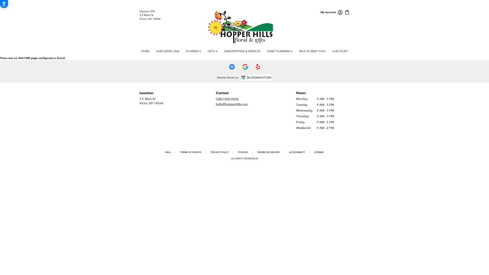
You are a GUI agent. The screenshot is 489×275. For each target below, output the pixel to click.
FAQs (168, 152)
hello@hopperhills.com (232, 104)
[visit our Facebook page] (232, 67)
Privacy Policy (220, 152)
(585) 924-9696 (227, 99)
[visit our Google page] (245, 67)
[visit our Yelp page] (258, 67)
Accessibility (297, 152)
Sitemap (319, 152)
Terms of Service (190, 152)
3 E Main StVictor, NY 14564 (151, 101)
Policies (243, 152)
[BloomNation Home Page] (256, 77)
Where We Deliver (268, 152)
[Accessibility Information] (4, 4)
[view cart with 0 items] (347, 12)
